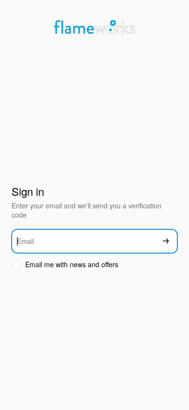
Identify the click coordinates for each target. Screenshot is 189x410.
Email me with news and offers (71, 264)
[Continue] (166, 241)
